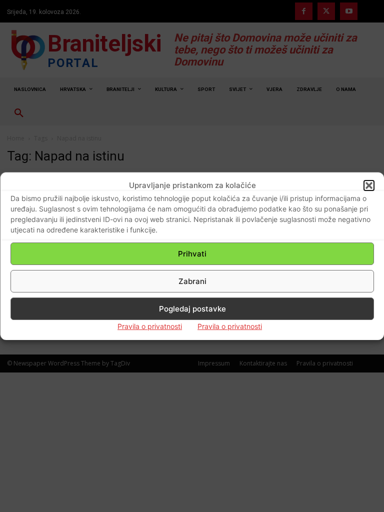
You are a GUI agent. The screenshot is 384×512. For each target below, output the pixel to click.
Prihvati (192, 253)
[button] (369, 185)
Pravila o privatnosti (150, 326)
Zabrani (192, 281)
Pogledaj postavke (192, 309)
